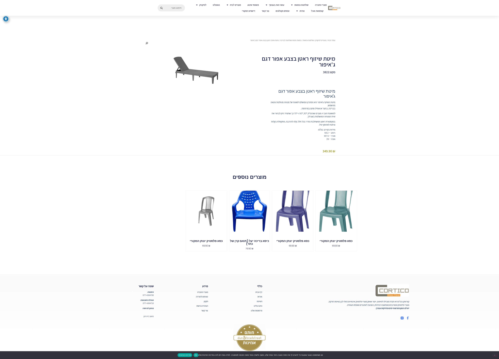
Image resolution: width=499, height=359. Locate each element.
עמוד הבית (331, 40)
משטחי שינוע (253, 4)
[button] (146, 43)
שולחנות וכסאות (301, 4)
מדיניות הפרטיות (185, 355)
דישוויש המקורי (248, 10)
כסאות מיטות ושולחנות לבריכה (290, 40)
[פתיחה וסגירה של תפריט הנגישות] (6, 19)
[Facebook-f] (407, 318)
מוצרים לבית (235, 4)
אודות (302, 10)
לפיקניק (202, 4)
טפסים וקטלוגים (282, 10)
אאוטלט (216, 4)
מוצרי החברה (321, 4)
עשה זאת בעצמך (276, 4)
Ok (196, 355)
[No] (495, 355)
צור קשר (265, 10)
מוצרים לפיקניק (320, 40)
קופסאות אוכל (317, 10)
